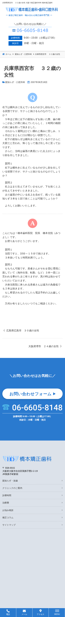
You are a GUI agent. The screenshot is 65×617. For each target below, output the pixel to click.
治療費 (5, 502)
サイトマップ (9, 525)
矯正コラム (7, 517)
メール (24, 614)
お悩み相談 (7, 510)
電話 (8, 614)
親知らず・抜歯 (10, 480)
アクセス (40, 614)
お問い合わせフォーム (30, 393)
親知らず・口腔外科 (15, 82)
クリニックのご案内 (12, 488)
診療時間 (6, 495)
